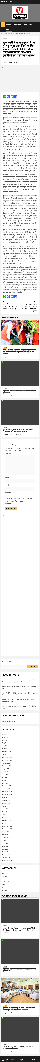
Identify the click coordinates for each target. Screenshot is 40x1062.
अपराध (25, 25)
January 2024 (6, 823)
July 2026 (5, 737)
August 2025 (6, 769)
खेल (30, 25)
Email (7, 485)
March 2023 (5, 852)
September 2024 (7, 800)
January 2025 (6, 789)
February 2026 (6, 751)
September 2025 (7, 766)
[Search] (37, 25)
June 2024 (5, 809)
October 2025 (6, 763)
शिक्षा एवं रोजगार (17, 25)
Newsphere (26, 1060)
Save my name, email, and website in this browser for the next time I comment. (18, 501)
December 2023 (7, 826)
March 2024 (5, 817)
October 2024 (6, 797)
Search (7, 662)
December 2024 (7, 792)
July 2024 (5, 806)
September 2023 (7, 835)
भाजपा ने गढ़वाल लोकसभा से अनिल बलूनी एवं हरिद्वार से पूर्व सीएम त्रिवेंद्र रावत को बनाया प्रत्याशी (29, 306)
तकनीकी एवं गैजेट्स (6, 882)
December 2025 (7, 757)
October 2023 (6, 832)
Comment (9, 454)
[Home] (3, 24)
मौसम (3, 887)
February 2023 (6, 855)
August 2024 (6, 803)
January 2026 (6, 754)
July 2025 (5, 771)
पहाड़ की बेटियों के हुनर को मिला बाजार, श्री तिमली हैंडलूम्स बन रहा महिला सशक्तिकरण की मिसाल (19, 1048)
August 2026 (6, 734)
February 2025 (6, 786)
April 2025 (5, 780)
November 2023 (7, 829)
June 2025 (5, 774)
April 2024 (5, 814)
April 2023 (5, 849)
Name (7, 477)
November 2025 (7, 760)
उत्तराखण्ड (8, 25)
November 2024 (7, 794)
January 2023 (6, 857)
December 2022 (7, 860)
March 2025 (5, 783)
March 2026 (5, 748)
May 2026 (5, 743)
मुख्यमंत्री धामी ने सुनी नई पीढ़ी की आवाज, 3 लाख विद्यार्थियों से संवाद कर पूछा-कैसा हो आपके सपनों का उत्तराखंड (19, 430)
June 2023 (5, 843)
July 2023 (5, 840)
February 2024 (6, 820)
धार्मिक (7, 29)
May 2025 (5, 777)
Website (8, 493)
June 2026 (5, 740)
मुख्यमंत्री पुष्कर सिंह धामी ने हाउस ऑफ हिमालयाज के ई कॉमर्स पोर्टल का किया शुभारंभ (10, 305)
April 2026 (5, 746)
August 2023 (6, 837)
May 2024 (5, 812)
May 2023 (5, 846)
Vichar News (17, 62)
